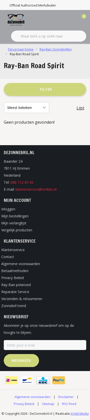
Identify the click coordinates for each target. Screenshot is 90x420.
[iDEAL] (11, 380)
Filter (46, 89)
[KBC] (42, 380)
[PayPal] (58, 380)
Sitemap (48, 404)
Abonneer (21, 360)
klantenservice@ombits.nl (36, 189)
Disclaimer (66, 397)
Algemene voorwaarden (32, 397)
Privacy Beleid (24, 404)
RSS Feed (69, 404)
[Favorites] (72, 20)
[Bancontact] (27, 380)
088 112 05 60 (22, 182)
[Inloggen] (62, 20)
